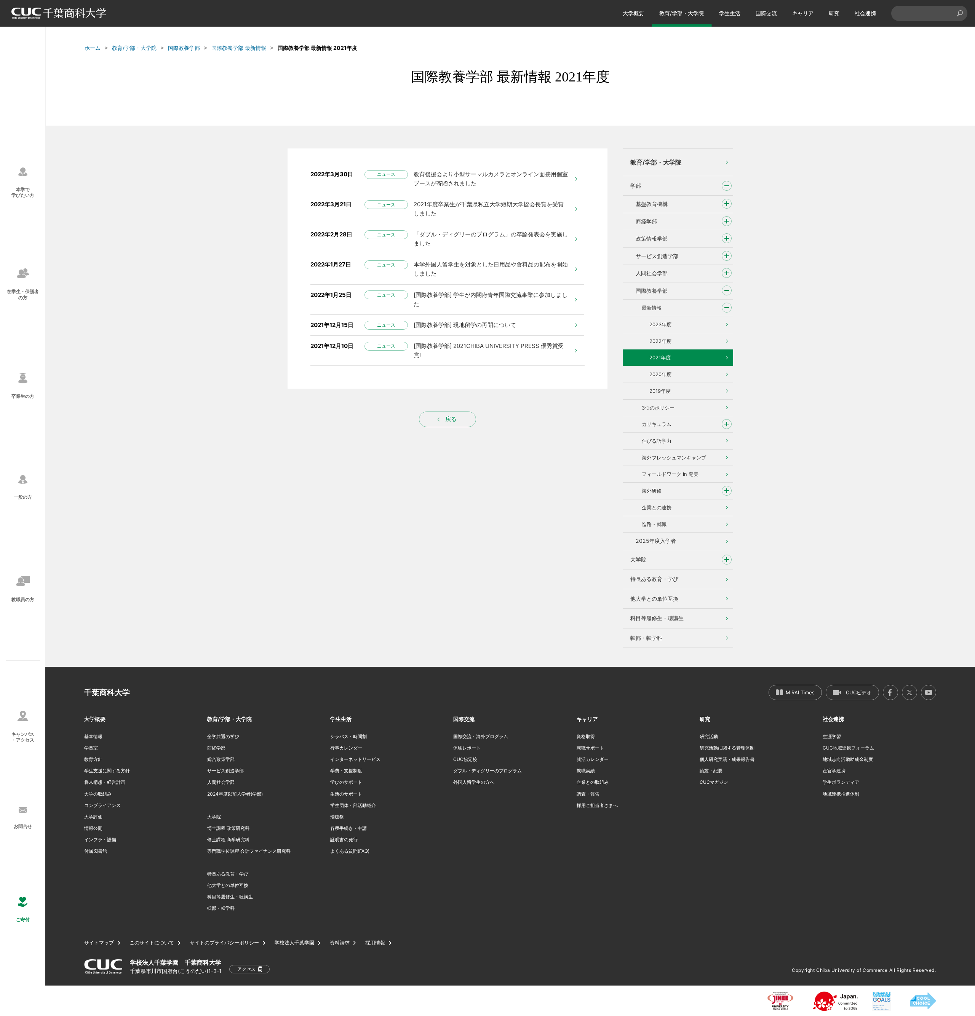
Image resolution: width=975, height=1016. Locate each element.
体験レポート (467, 748)
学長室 (91, 748)
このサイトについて (151, 942)
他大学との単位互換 (654, 598)
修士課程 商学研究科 (228, 839)
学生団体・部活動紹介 (353, 805)
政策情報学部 (652, 238)
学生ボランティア (841, 782)
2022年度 (660, 341)
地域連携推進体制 (841, 794)
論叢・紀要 (711, 771)
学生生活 (729, 13)
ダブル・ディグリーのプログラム (487, 771)
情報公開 (93, 828)
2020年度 (660, 374)
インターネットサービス (355, 759)
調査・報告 (588, 794)
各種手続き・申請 (348, 828)
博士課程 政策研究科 (228, 828)
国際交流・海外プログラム (480, 736)
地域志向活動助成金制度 (848, 759)
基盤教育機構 (652, 204)
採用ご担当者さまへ (597, 805)
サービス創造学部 (657, 256)
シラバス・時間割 (348, 736)
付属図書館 (95, 851)
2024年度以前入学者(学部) (235, 794)
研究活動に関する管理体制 (727, 748)
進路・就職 (654, 524)
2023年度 (660, 324)
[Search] (959, 13)
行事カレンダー (346, 748)
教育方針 (93, 759)
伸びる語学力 (656, 441)
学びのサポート (346, 782)
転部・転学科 (646, 638)
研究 (834, 13)
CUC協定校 (465, 759)
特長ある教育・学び (654, 579)
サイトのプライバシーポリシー (224, 942)
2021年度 (660, 357)
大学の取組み (98, 794)
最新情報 (652, 308)
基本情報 (93, 736)
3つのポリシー (658, 408)
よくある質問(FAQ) (349, 851)
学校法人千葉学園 (294, 942)
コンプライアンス (102, 805)
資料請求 (340, 942)
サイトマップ (99, 942)
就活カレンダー (593, 759)
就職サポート (590, 748)
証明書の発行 (344, 839)
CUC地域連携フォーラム (848, 748)
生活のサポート (346, 794)
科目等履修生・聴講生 (657, 618)
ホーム (93, 48)
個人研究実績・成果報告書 (727, 759)
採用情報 (375, 942)
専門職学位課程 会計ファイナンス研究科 (249, 851)
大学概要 (633, 13)
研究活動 (709, 736)
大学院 (638, 559)
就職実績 (586, 771)
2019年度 (660, 391)
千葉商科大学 (107, 692)
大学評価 (93, 817)
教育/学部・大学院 (681, 13)
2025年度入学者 (656, 541)
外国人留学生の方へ (473, 782)
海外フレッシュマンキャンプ (674, 458)
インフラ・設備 (100, 839)
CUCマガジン (714, 782)
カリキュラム (656, 424)
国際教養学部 (184, 48)
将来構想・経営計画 (104, 782)
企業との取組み (593, 782)
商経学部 (646, 221)
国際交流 (766, 13)
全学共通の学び (223, 736)
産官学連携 (834, 771)
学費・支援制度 (346, 771)
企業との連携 (656, 507)
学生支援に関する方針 (107, 771)
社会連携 (865, 13)
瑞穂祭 (337, 817)
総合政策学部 (221, 759)
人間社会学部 (652, 273)
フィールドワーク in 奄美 (670, 474)
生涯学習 (832, 736)
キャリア (803, 13)
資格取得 (586, 736)
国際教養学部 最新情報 (238, 48)
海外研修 (652, 491)
